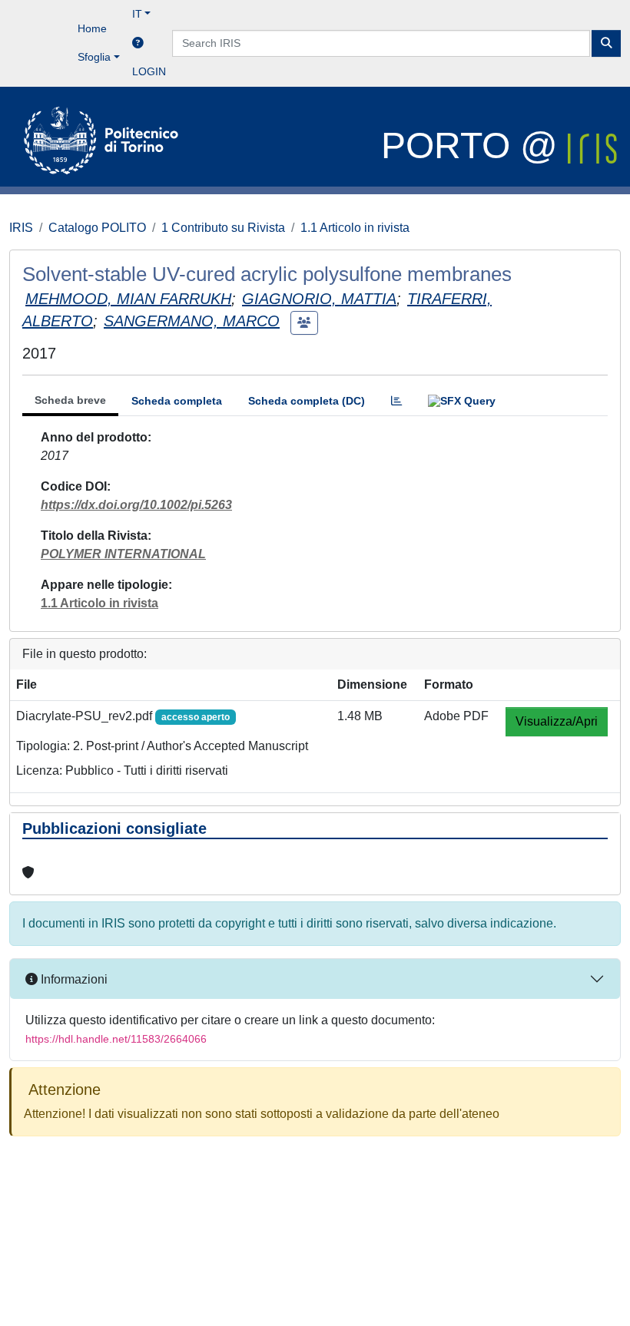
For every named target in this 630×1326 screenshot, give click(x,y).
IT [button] (137, 14)
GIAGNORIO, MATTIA (319, 298)
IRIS (21, 227)
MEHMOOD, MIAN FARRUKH (128, 298)
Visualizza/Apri (557, 721)
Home (92, 28)
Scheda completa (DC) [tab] (306, 401)
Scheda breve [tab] (70, 400)
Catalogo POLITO (97, 227)
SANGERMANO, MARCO (192, 320)
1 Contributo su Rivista (223, 227)
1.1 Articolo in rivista (355, 227)
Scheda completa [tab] (176, 401)
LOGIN (149, 71)
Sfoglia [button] (94, 57)
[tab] (396, 401)
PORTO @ (474, 145)
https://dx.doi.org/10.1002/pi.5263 (136, 504)
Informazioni (73, 979)
